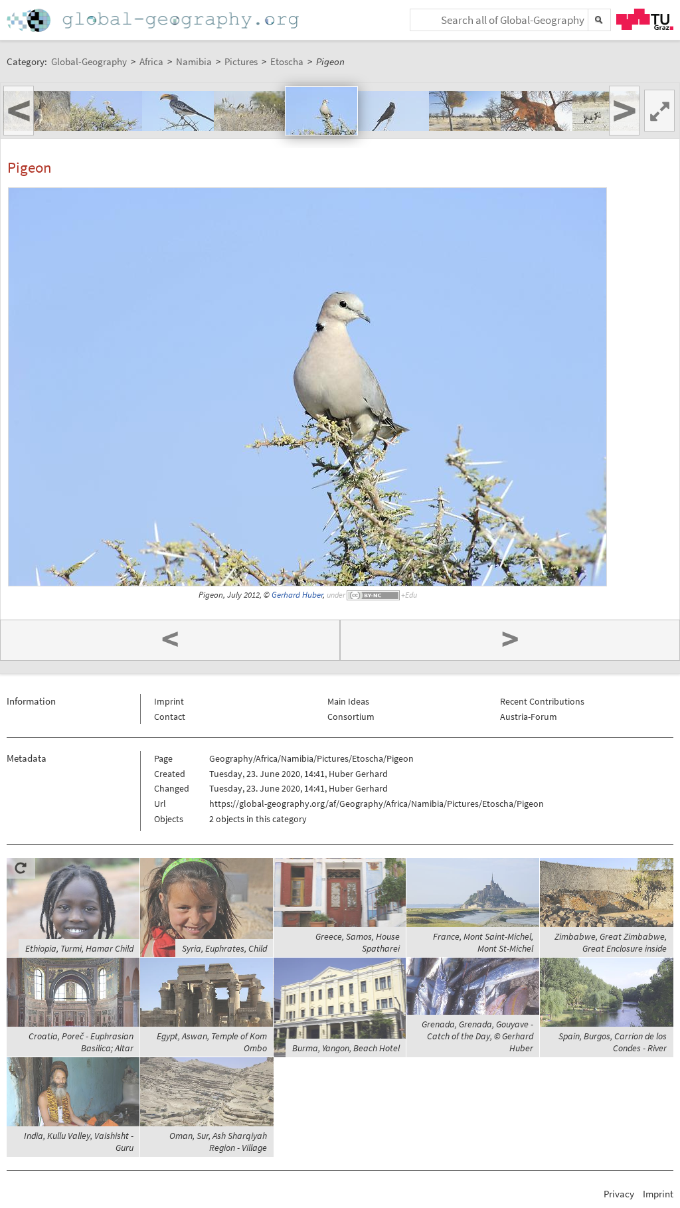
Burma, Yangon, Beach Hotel (346, 1048)
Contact (169, 717)
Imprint (169, 701)
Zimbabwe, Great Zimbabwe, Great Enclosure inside (610, 942)
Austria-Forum (528, 717)
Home (154, 20)
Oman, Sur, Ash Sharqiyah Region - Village (218, 1142)
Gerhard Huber (297, 594)
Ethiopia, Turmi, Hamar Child (79, 948)
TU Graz (644, 19)
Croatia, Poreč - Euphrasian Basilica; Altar (81, 1042)
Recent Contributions (542, 701)
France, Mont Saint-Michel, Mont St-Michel (483, 942)
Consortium (351, 717)
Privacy (619, 1193)
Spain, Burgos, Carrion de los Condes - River (612, 1042)
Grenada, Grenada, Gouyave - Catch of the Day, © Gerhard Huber (477, 1036)
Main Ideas (348, 701)
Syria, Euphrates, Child (224, 948)
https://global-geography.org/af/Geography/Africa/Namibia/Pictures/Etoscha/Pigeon (376, 804)
